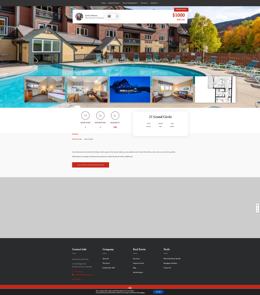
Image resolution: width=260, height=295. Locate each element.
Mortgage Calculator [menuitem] (170, 263)
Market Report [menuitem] (138, 272)
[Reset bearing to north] (257, 210)
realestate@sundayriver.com (84, 275)
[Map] (130, 207)
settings (142, 292)
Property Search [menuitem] (113, 3)
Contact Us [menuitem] (167, 268)
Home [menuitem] (104, 3)
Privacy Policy (76, 279)
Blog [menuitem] (134, 268)
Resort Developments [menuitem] (130, 3)
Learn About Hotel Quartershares (90, 165)
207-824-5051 (79, 272)
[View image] (44, 89)
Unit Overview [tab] (77, 139)
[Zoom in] (257, 205)
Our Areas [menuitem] (136, 259)
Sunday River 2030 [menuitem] (109, 268)
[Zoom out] (257, 208)
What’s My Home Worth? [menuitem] (172, 259)
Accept (158, 292)
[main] (130, 122)
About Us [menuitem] (154, 3)
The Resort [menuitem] (106, 263)
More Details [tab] (88, 139)
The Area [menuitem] (144, 3)
